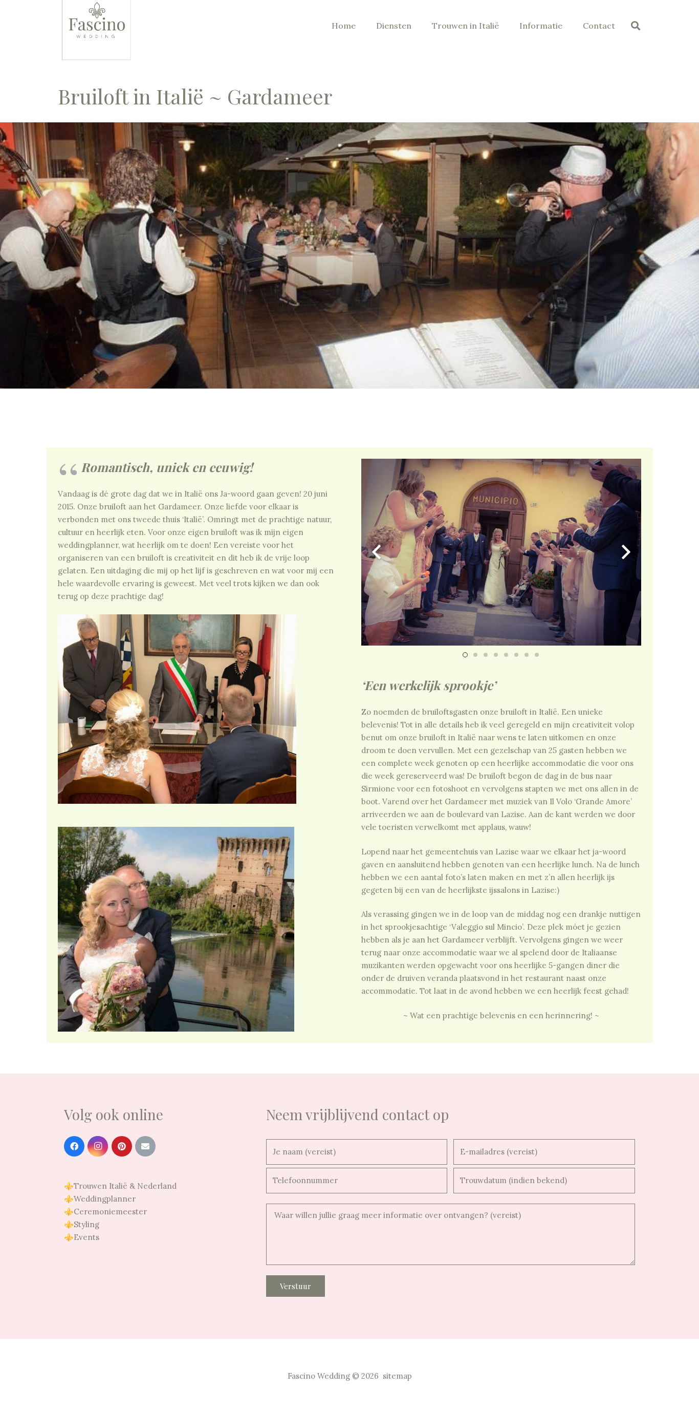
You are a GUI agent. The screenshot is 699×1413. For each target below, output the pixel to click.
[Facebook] (74, 1146)
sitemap (397, 1376)
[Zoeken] (635, 25)
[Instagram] (98, 1146)
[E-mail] (145, 1146)
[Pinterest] (122, 1146)
